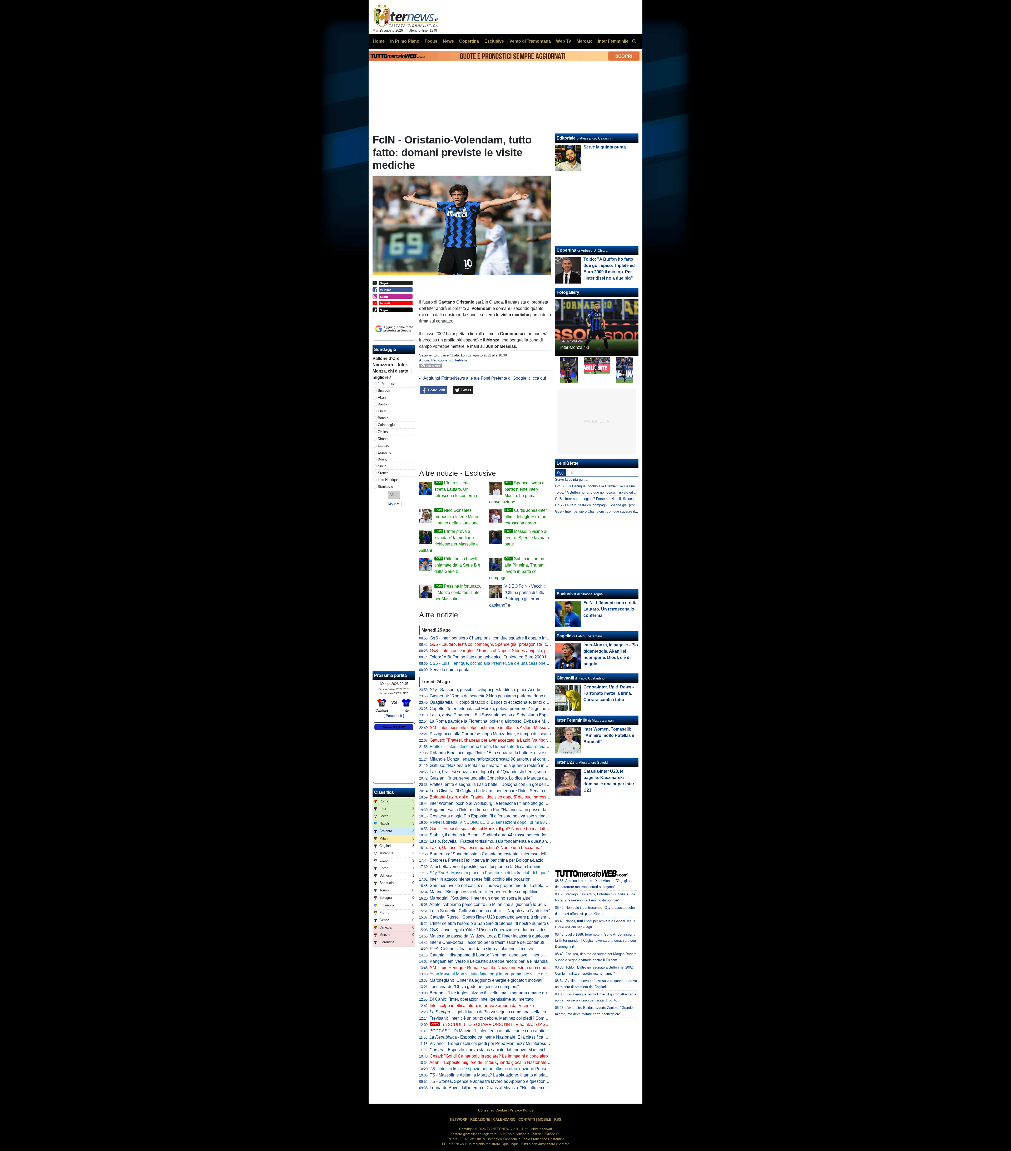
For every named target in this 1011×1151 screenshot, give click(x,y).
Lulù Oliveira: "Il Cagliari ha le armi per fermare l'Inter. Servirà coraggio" (496, 790)
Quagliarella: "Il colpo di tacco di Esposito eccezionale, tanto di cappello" (497, 702)
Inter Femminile (572, 720)
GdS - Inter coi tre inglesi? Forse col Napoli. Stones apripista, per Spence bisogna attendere (625, 499)
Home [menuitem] (379, 41)
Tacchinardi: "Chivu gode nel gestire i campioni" (474, 986)
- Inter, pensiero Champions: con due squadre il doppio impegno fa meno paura (508, 638)
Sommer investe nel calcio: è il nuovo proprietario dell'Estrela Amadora (495, 885)
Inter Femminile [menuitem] (613, 41)
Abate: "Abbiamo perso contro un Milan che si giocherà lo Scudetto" (492, 904)
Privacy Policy (521, 1110)
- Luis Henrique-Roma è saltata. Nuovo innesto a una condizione (494, 967)
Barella (383, 418)
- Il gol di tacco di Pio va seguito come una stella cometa (492, 1012)
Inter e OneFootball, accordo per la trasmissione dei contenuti (487, 942)
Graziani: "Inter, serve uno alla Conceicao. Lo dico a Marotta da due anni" (498, 778)
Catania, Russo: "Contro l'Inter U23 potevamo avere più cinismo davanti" (497, 917)
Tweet (465, 390)
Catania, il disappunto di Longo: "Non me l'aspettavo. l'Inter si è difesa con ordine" (506, 955)
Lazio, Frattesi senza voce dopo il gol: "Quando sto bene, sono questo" (495, 772)
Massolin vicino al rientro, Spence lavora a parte (526, 537)
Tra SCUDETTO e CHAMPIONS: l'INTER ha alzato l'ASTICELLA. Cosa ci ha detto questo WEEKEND (531, 1024)
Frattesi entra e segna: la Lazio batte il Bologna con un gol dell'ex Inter (495, 784)
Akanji (382, 397)
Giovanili (565, 678)
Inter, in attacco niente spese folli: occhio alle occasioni (481, 879)
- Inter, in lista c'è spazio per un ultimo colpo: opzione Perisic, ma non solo (501, 1068)
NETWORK (458, 1120)
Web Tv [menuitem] (563, 41)
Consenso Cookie (492, 1110)
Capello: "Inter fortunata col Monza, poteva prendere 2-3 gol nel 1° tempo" (498, 708)
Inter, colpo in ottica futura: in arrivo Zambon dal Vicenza (482, 1005)
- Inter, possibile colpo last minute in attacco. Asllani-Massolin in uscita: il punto (506, 727)
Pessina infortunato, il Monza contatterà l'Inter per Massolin (457, 592)
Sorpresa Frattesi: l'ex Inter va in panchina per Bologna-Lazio (486, 860)
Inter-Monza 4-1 (574, 347)
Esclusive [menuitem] (494, 41)
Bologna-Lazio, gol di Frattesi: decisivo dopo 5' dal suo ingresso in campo (498, 797)
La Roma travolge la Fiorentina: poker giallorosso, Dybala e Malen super (497, 721)
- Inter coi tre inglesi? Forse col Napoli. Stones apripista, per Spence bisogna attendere (515, 650)
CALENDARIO (504, 1120)
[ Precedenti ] (394, 716)
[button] (394, 495)
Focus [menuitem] (431, 41)
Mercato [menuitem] (585, 41)
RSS (557, 1120)
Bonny (383, 459)
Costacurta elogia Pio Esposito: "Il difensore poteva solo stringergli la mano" (500, 816)
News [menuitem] (448, 41)
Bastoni (383, 404)
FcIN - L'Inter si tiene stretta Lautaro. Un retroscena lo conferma (610, 609)
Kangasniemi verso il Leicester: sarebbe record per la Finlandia (489, 961)
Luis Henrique (388, 480)
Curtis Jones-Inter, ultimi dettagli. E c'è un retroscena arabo (526, 516)
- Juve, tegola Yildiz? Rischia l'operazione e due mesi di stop (491, 929)
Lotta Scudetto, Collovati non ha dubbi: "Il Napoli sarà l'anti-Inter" (490, 911)
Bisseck (384, 391)
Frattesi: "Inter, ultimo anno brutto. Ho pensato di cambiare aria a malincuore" (501, 746)
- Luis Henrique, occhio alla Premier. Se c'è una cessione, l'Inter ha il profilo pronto (511, 663)
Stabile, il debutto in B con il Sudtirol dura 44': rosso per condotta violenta (498, 835)
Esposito (384, 452)
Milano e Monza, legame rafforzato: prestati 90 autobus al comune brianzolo (500, 759)
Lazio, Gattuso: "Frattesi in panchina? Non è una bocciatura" (486, 847)
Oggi (560, 473)
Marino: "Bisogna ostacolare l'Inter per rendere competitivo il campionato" (498, 892)
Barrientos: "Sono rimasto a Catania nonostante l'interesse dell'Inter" (493, 854)
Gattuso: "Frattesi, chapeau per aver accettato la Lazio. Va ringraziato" (495, 740)
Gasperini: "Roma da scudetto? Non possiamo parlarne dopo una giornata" (499, 696)
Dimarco (384, 439)
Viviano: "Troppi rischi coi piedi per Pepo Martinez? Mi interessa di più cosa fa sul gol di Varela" (518, 1043)
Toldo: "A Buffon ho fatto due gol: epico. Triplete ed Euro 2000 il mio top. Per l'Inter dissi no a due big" (523, 657)
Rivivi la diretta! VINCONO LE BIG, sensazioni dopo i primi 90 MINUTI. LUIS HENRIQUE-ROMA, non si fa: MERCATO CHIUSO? (550, 822)
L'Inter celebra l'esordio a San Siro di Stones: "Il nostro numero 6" (490, 923)
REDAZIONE (480, 1120)
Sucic (382, 466)
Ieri (570, 473)
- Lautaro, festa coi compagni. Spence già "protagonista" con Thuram (498, 644)
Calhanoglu (386, 425)
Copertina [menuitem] (469, 41)
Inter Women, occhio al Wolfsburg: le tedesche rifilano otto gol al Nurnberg (499, 803)
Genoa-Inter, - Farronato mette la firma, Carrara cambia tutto (608, 693)
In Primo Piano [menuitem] (404, 41)
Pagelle (564, 636)
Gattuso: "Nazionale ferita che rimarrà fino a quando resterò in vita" (492, 765)
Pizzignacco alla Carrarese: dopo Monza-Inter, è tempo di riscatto (490, 734)
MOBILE (544, 1120)
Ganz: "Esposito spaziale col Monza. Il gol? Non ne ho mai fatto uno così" (498, 828)
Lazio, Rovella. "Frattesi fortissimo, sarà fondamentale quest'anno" (491, 841)
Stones (383, 473)
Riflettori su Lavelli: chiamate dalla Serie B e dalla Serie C (457, 565)
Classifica (384, 792)
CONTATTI (526, 1120)
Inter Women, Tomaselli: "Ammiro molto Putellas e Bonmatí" (608, 735)
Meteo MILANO (394, 727)
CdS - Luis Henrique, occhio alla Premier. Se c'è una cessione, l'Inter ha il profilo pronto (621, 486)
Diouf (382, 411)
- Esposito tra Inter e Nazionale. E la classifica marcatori (495, 1037)
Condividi (436, 390)
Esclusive (441, 355)
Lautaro (383, 446)
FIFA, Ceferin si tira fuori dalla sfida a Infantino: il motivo (481, 948)
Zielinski (384, 432)
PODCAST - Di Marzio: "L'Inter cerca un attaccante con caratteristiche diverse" (502, 1031)
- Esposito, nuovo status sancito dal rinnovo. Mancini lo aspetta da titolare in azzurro (515, 1050)
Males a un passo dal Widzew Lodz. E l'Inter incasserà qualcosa (489, 936)
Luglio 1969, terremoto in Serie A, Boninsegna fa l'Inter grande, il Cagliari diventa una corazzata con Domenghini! (595, 940)
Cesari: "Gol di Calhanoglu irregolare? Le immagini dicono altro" (489, 1056)
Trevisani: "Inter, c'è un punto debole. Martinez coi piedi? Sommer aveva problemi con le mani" (517, 1018)
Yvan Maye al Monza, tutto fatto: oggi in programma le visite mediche (493, 974)
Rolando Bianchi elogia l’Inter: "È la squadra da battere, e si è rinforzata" (497, 753)
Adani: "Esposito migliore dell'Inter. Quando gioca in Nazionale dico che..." (498, 1062)
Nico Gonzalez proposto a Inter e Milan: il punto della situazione (456, 516)
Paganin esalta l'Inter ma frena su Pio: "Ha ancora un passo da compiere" (498, 809)
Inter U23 (565, 762)
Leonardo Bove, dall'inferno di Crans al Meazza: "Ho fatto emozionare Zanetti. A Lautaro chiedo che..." (525, 1087)
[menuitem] (634, 41)
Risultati (394, 504)
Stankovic (385, 487)
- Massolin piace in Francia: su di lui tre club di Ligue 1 (490, 873)
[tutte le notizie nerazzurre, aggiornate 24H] (406, 16)
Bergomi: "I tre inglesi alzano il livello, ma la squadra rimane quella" (492, 993)
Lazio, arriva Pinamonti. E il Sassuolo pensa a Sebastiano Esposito (492, 715)
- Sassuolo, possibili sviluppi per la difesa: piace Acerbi (485, 689)
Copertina (566, 250)
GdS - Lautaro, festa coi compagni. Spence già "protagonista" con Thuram (611, 505)
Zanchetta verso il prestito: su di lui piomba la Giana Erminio (486, 866)
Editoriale (566, 138)
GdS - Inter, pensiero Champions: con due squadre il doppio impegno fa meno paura (619, 511)
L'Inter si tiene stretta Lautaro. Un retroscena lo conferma (455, 489)
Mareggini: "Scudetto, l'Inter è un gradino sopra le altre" (481, 898)
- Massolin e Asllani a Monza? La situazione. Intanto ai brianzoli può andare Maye (509, 1075)
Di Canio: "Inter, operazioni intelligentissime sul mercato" (482, 999)
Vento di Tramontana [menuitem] (530, 41)
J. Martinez (386, 384)
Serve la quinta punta (449, 669)
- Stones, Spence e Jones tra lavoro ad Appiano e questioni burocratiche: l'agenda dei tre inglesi (522, 1081)
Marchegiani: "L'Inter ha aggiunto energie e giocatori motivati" (487, 980)
